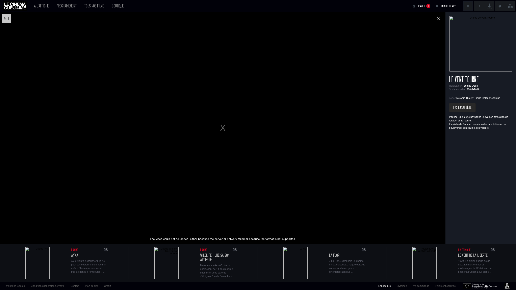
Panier (423, 6)
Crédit (107, 286)
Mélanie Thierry (464, 98)
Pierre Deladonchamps (487, 98)
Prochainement (66, 6)
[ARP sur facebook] (479, 6)
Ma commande (421, 286)
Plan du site (91, 286)
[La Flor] (295, 263)
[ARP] (507, 286)
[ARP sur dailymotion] (489, 6)
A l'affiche (41, 6)
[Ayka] (37, 263)
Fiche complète (462, 107)
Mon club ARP (448, 6)
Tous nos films (94, 6)
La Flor (334, 255)
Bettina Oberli (471, 85)
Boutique (118, 6)
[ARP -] (16, 6)
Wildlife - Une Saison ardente (214, 257)
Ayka (74, 255)
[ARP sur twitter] (500, 6)
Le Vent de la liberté (473, 255)
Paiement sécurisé (445, 286)
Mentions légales (15, 286)
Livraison (402, 286)
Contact (75, 286)
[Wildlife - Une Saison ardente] (166, 263)
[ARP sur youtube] (510, 6)
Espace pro (384, 286)
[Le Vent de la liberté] (424, 263)
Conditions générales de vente (47, 286)
